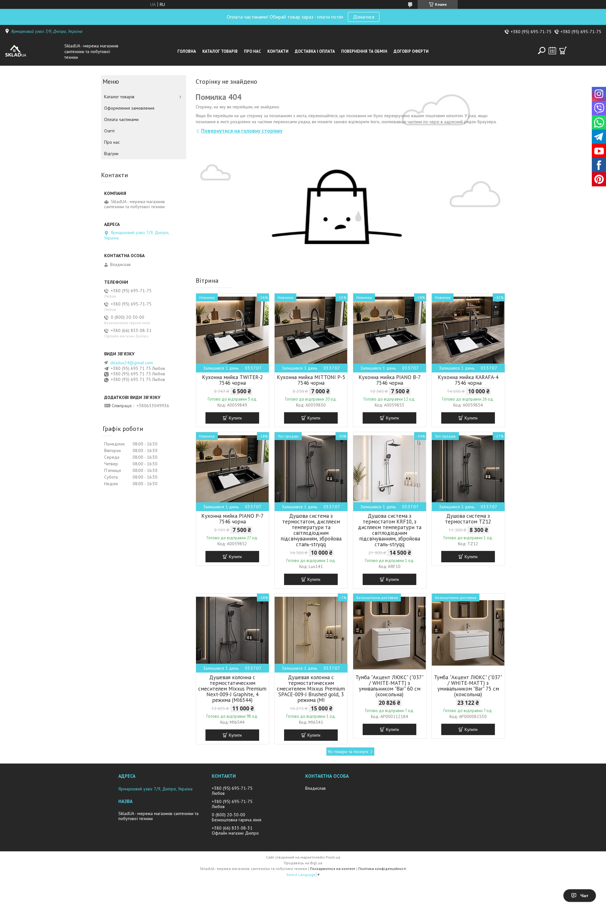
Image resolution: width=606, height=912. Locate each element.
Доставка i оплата (315, 51)
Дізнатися (363, 17)
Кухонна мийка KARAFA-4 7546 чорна (468, 380)
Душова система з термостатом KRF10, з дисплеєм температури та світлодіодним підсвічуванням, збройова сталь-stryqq (389, 530)
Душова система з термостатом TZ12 (468, 518)
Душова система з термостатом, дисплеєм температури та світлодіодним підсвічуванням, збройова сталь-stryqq (311, 530)
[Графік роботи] (552, 50)
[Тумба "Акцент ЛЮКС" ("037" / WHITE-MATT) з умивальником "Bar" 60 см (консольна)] (389, 633)
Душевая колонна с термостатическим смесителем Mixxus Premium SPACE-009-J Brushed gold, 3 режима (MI (311, 688)
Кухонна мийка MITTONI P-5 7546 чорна (311, 380)
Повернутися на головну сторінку (241, 130)
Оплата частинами (121, 119)
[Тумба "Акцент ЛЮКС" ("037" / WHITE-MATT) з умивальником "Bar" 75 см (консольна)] (468, 633)
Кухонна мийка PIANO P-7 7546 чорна (232, 518)
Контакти (277, 51)
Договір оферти (411, 51)
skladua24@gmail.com (131, 362)
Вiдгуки (111, 153)
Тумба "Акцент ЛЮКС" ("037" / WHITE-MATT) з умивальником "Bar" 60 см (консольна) (389, 685)
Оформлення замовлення (129, 108)
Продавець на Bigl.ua (303, 863)
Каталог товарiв (220, 51)
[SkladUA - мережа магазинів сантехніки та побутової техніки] (33, 51)
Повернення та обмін (364, 51)
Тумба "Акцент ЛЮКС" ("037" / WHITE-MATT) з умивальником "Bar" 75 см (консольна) (468, 685)
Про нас (252, 51)
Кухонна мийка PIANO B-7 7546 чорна (390, 380)
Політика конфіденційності (382, 868)
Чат (584, 895)
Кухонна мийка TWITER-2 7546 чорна (232, 380)
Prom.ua (333, 857)
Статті (109, 131)
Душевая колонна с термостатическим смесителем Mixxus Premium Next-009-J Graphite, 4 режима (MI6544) (232, 688)
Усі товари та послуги (348, 751)
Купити (235, 418)
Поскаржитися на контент (332, 868)
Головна (186, 51)
